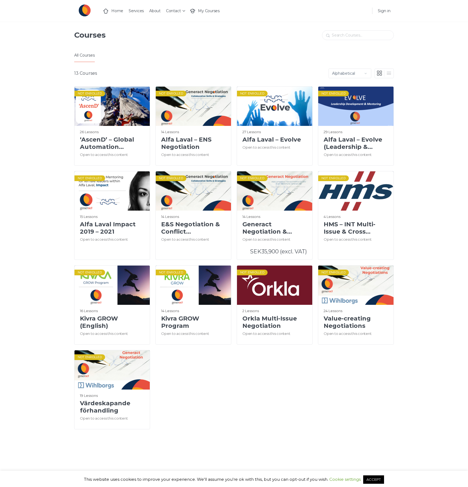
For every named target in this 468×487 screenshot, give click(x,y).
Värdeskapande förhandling (105, 407)
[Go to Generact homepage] (84, 10)
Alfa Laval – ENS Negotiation (186, 143)
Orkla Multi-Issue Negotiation (269, 322)
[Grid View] (379, 73)
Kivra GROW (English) (99, 322)
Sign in (384, 10)
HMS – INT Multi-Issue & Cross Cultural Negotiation (349, 228)
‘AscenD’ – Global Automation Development (107, 143)
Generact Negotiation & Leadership (264, 228)
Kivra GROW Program (180, 322)
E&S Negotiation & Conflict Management (190, 228)
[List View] (389, 73)
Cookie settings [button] (345, 479)
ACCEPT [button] (373, 479)
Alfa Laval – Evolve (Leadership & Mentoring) (353, 143)
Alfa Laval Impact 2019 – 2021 (108, 228)
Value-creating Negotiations (347, 322)
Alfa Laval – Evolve (271, 139)
